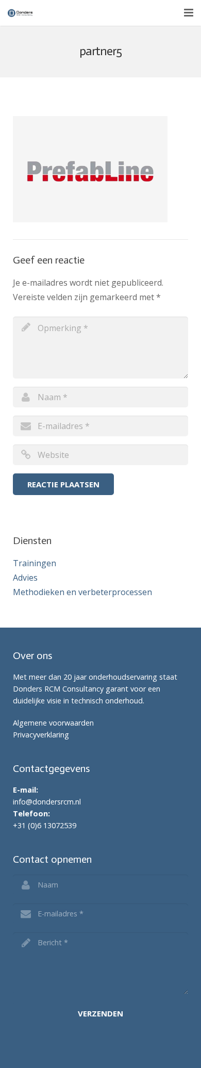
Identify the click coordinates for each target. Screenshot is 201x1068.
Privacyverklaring (41, 735)
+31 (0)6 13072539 (45, 825)
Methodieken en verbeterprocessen (82, 592)
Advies (25, 577)
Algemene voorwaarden (53, 723)
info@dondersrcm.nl (47, 802)
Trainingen (34, 563)
